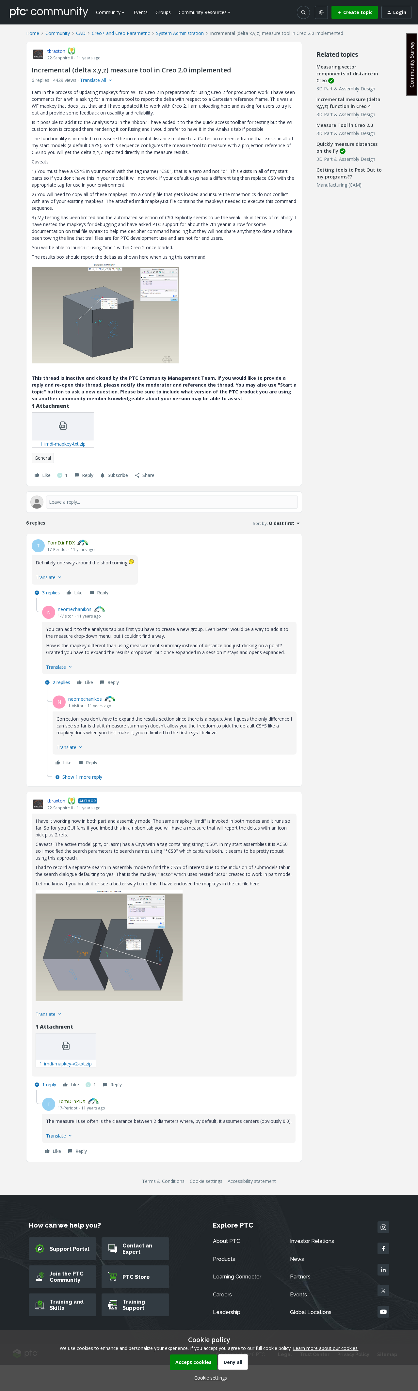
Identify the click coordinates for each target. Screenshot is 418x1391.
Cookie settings (206, 1181)
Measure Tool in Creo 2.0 (344, 125)
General (43, 458)
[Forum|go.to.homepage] (49, 12)
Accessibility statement (252, 1181)
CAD (81, 33)
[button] (354, 12)
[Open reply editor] (164, 502)
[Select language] (321, 12)
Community (57, 33)
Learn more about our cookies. (326, 1348)
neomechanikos (74, 609)
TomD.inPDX (61, 543)
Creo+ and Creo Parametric (121, 33)
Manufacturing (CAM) (339, 185)
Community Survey (411, 64)
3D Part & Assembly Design (345, 88)
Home (32, 33)
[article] (164, 568)
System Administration (180, 33)
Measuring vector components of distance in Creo (347, 74)
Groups (163, 12)
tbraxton (56, 51)
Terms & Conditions (163, 1181)
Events (141, 12)
